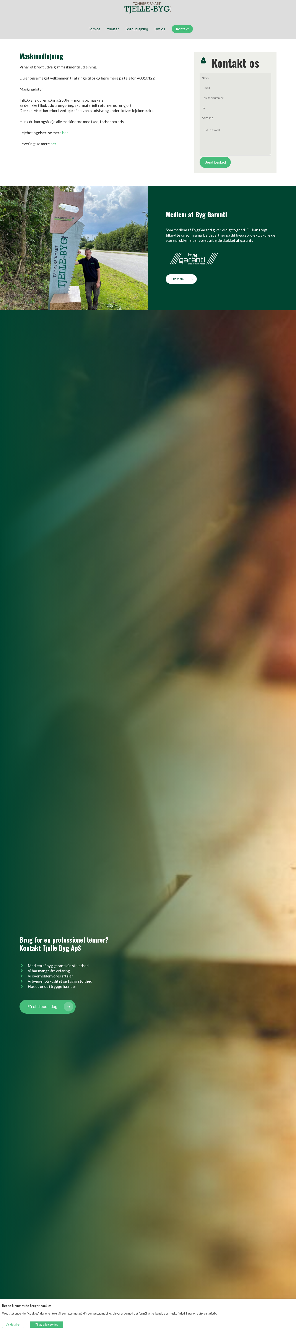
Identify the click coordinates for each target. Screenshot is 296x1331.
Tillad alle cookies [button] (46, 1324)
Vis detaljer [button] (13, 1324)
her (65, 132)
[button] (181, 279)
